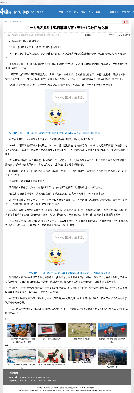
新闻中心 (16, 22)
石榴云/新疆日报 (40, 35)
